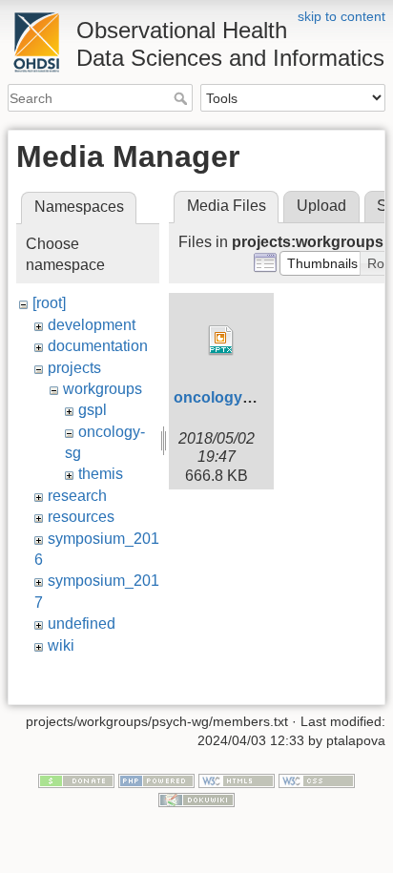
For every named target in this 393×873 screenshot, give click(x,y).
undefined (81, 623)
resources (81, 517)
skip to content (341, 16)
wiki (61, 645)
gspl (92, 410)
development (91, 325)
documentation (98, 346)
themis (100, 474)
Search (183, 98)
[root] (49, 303)
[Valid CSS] (317, 780)
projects (74, 368)
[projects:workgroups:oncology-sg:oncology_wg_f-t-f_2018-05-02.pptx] (221, 341)
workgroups (102, 389)
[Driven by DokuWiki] (196, 798)
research (77, 496)
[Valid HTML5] (236, 780)
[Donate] (76, 780)
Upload (321, 205)
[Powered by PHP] (156, 780)
